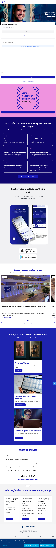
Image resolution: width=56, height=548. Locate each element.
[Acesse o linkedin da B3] (15, 536)
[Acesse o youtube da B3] (53, 536)
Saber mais (9, 519)
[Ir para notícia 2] (28, 320)
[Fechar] (53, 540)
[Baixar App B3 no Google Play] (28, 257)
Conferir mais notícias (28, 323)
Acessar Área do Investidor (28, 176)
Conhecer (18, 370)
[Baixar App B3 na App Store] (28, 250)
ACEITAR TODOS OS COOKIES (31, 545)
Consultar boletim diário (28, 81)
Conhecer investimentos (28, 112)
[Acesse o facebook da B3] (3, 536)
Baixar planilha (20, 404)
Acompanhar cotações (28, 77)
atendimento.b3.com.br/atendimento (28, 532)
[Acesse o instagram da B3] (28, 536)
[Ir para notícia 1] (27, 320)
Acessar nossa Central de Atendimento (28, 479)
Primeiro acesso (28, 35)
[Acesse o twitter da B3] (40, 536)
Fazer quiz (19, 438)
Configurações (4, 545)
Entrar (28, 32)
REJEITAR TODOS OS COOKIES (46, 545)
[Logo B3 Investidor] (8, 2)
